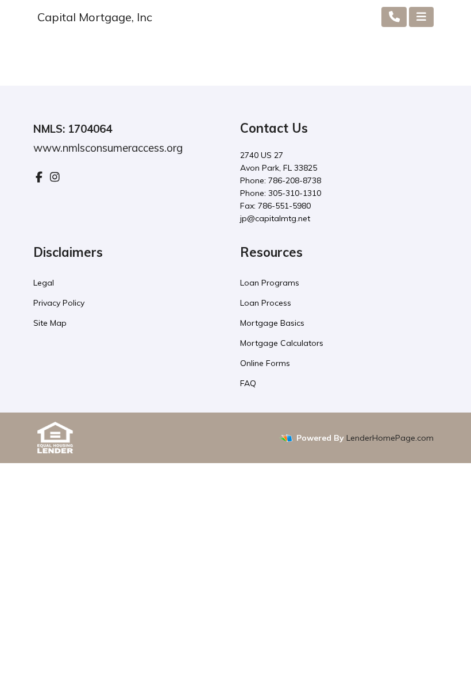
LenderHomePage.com (390, 438)
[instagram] (55, 177)
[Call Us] (394, 17)
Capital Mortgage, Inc (94, 17)
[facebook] (39, 177)
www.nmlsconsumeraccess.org (108, 148)
